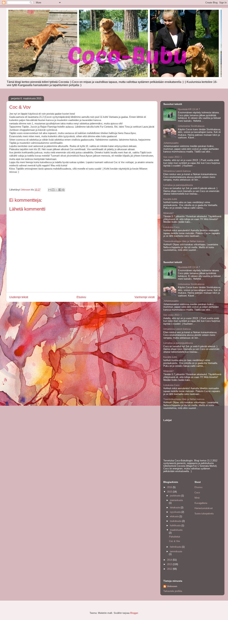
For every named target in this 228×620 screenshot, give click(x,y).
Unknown (172, 586)
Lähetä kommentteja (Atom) (85, 306)
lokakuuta (175, 507)
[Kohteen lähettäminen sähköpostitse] (49, 190)
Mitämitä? (168, 213)
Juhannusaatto (170, 143)
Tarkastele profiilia (172, 591)
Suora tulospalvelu (204, 513)
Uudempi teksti (18, 297)
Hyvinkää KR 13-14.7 (189, 109)
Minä (197, 497)
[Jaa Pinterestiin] (63, 190)
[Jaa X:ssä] (56, 190)
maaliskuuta (176, 530)
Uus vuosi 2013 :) (172, 157)
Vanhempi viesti (144, 297)
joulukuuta (175, 495)
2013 (170, 564)
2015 (170, 491)
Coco (197, 492)
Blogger (134, 613)
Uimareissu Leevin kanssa (177, 171)
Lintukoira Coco (171, 227)
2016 (170, 487)
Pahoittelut (174, 536)
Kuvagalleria (201, 503)
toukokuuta (176, 521)
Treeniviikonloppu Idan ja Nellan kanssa (183, 241)
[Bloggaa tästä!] (53, 190)
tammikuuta (176, 551)
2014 (170, 559)
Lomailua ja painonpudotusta (178, 185)
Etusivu (81, 297)
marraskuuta (176, 500)
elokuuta (174, 516)
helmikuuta (176, 546)
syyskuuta (175, 512)
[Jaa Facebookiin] (60, 190)
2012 (170, 569)
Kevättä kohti (170, 199)
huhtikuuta (175, 525)
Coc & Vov (174, 541)
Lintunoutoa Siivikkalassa (191, 126)
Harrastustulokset (204, 508)
